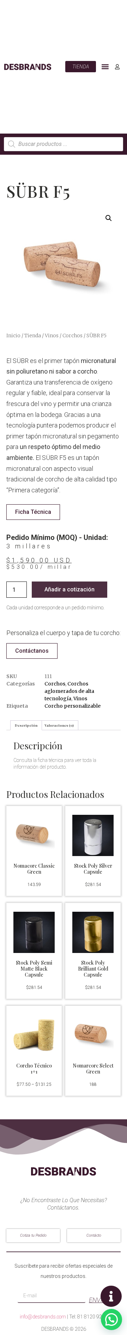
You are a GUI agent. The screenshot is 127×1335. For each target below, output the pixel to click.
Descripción (26, 725)
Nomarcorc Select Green (93, 1068)
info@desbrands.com (43, 1316)
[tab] (26, 725)
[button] (105, 67)
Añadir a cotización (69, 589)
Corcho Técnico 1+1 (34, 1068)
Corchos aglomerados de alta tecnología (69, 691)
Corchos (72, 335)
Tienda (32, 335)
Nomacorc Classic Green (34, 868)
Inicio (13, 335)
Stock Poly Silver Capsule (93, 868)
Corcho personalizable (72, 706)
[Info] (111, 1296)
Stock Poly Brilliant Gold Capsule (93, 968)
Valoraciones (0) (59, 725)
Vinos (52, 335)
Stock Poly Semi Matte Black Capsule (34, 968)
